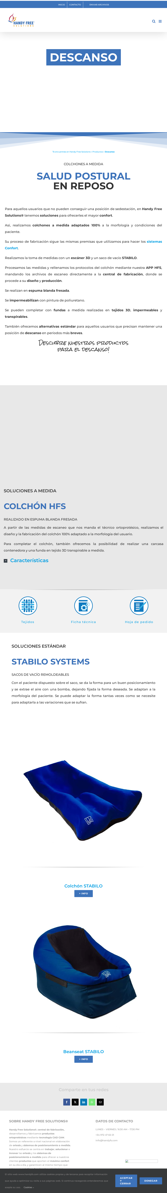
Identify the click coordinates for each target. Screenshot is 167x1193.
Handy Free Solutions (80, 151)
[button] (83, 560)
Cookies (28, 1187)
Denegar (150, 1180)
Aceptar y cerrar (126, 1181)
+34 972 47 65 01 (105, 1134)
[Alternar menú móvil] (160, 21)
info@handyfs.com (107, 1140)
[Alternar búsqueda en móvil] (153, 21)
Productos (97, 151)
